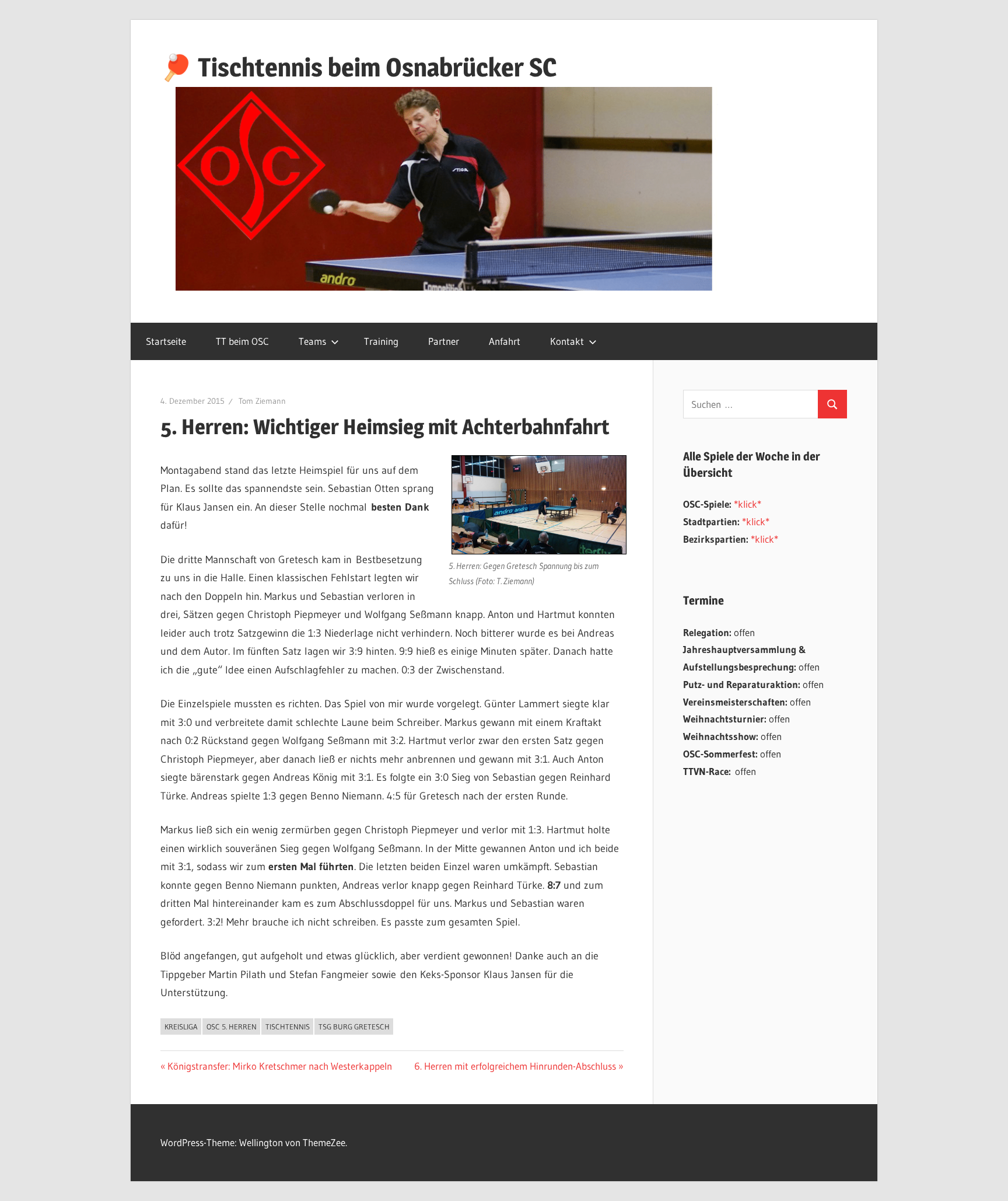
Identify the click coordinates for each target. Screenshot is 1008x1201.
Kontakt (567, 341)
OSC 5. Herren (231, 1026)
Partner (443, 341)
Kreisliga (181, 1026)
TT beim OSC (242, 341)
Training (381, 341)
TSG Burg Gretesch (354, 1026)
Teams (312, 341)
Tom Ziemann (262, 401)
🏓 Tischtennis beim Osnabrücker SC (358, 67)
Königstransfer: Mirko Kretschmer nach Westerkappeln (279, 1066)
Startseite (166, 341)
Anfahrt (504, 341)
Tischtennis (287, 1026)
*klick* (747, 504)
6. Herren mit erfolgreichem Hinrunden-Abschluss (515, 1066)
